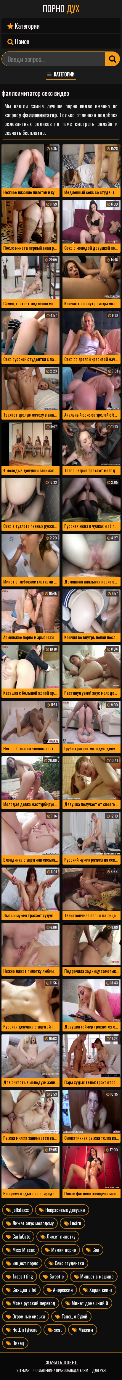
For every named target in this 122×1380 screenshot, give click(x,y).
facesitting (22, 1276)
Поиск (21, 41)
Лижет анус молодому (32, 1223)
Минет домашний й (89, 1303)
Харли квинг (100, 1289)
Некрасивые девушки (64, 1209)
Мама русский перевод (33, 1303)
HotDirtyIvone (24, 1329)
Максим (85, 1329)
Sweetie (56, 1276)
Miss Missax (23, 1249)
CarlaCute (20, 1236)
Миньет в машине (96, 1276)
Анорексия (62, 1289)
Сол (95, 1249)
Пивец (17, 1343)
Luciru (75, 1223)
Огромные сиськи (28, 1316)
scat (57, 1329)
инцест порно (24, 1263)
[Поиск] (112, 58)
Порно (61, 9)
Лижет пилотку (60, 1236)
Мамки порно (63, 1249)
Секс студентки (69, 1263)
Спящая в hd (23, 1289)
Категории (26, 25)
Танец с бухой (73, 1316)
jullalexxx (20, 1209)
